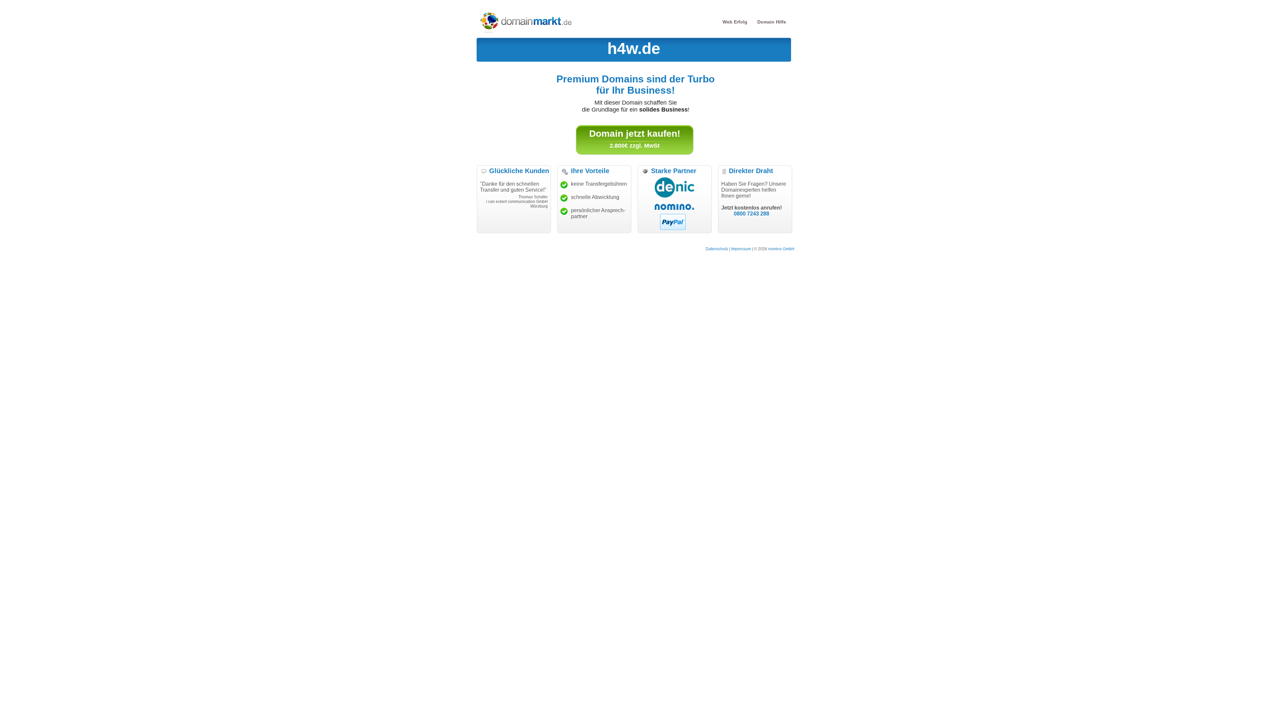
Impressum (741, 249)
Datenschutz (717, 249)
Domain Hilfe (771, 21)
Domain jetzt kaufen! (634, 133)
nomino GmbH (781, 249)
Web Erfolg (735, 21)
